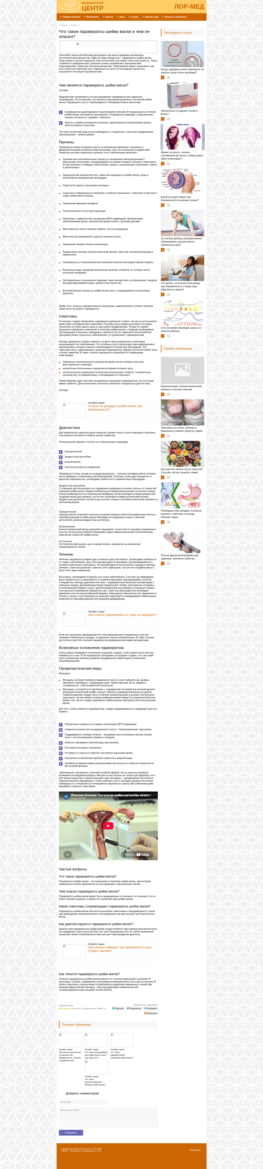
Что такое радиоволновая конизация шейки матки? (122, 1055)
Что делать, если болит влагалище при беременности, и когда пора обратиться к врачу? (180, 286)
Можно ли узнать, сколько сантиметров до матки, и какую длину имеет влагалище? (182, 155)
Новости (109, 17)
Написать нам (151, 17)
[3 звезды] (65, 1009)
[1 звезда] (60, 1009)
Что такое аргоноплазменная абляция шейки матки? (95, 1082)
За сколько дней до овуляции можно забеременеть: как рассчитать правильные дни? (181, 241)
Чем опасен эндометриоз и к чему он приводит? (122, 614)
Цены (122, 17)
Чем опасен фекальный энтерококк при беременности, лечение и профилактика (70, 1056)
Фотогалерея (92, 17)
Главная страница (71, 17)
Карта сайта (195, 1150)
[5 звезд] (70, 1009)
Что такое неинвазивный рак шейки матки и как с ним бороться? (96, 1055)
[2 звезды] (62, 1009)
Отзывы (135, 17)
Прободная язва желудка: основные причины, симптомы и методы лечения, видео (181, 513)
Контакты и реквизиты (176, 17)
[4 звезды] (68, 1009)
